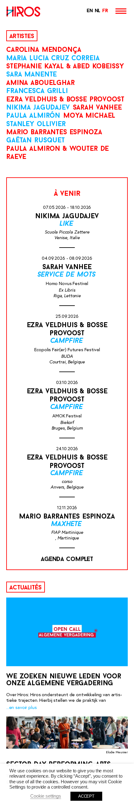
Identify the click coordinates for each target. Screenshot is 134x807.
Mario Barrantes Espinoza (54, 132)
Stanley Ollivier (36, 124)
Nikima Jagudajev (38, 107)
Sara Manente (31, 74)
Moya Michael (89, 116)
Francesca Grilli (37, 91)
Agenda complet (67, 559)
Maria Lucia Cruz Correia (52, 58)
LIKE (67, 224)
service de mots (67, 274)
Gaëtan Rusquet (35, 140)
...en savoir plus (21, 707)
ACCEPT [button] (86, 796)
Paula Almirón (33, 116)
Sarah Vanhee (97, 107)
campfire (67, 341)
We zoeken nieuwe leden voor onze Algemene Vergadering (63, 680)
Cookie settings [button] (45, 796)
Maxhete (67, 524)
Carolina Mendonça (43, 50)
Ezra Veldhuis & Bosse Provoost (65, 99)
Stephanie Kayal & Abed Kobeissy (65, 66)
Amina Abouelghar (40, 83)
